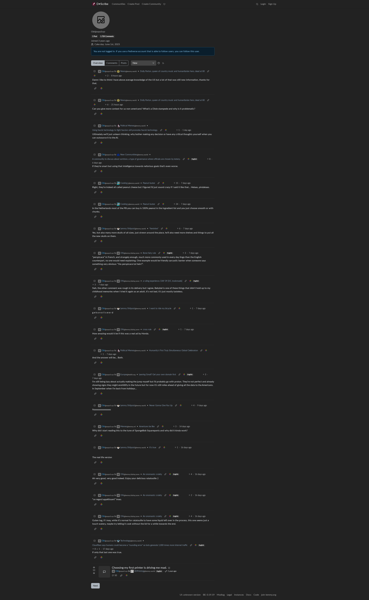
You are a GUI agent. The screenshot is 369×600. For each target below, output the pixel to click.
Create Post (134, 4)
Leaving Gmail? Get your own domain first (157, 375)
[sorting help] (159, 63)
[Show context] (208, 71)
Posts (124, 63)
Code (256, 595)
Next (95, 586)
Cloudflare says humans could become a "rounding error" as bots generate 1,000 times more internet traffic (140, 545)
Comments (111, 63)
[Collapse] (94, 71)
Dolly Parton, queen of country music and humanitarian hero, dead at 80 (172, 71)
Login (263, 4)
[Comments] (104, 572)
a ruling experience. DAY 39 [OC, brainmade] (162, 281)
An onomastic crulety (152, 474)
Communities (118, 4)
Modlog (221, 595)
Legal (229, 595)
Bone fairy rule (149, 253)
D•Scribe (102, 4)
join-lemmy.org (268, 595)
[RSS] (163, 63)
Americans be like (147, 427)
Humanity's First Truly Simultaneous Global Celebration (173, 351)
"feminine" (153, 229)
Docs (248, 595)
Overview (98, 63)
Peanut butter (149, 183)
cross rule (147, 330)
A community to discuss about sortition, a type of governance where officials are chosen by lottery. (136, 159)
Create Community (151, 4)
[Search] (257, 4)
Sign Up (272, 4)
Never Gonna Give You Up (161, 406)
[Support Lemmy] (164, 4)
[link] (94, 76)
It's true (152, 448)
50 (116, 576)
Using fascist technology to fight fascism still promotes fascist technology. (125, 130)
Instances (239, 595)
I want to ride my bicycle (160, 309)
